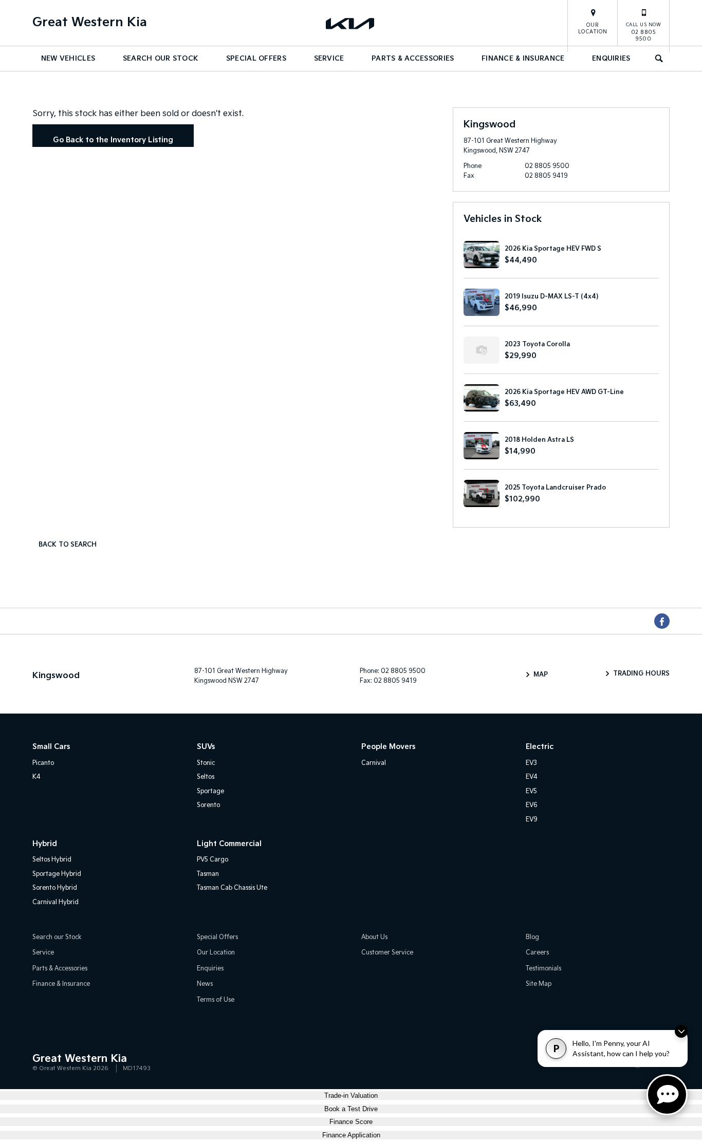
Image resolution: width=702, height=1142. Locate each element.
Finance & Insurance (523, 58)
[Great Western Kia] (351, 23)
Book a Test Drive (351, 1109)
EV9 (532, 819)
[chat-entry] (667, 1094)
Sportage (210, 791)
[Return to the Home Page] (42, 1063)
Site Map (538, 984)
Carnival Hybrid (55, 902)
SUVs (206, 746)
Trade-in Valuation (351, 1095)
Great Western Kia (89, 22)
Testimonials (543, 968)
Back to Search (68, 545)
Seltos (205, 777)
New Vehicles (68, 58)
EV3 (531, 763)
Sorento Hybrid (54, 888)
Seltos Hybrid (51, 860)
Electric (539, 746)
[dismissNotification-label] (681, 1031)
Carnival (373, 763)
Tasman (208, 874)
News (205, 984)
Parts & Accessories (413, 58)
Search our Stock (160, 58)
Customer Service (387, 953)
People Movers (388, 746)
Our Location (592, 28)
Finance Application (351, 1135)
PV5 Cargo (212, 860)
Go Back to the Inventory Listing (113, 140)
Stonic (206, 763)
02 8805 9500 (643, 32)
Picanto (43, 763)
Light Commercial (229, 843)
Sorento (208, 805)
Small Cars (51, 746)
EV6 (532, 805)
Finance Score (351, 1122)
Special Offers (256, 58)
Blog (532, 937)
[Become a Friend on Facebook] (662, 621)
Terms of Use (215, 1000)
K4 (36, 777)
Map (540, 675)
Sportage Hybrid (56, 874)
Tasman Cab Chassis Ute (232, 888)
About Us (374, 937)
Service (329, 58)
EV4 (532, 777)
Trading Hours (641, 674)
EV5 (531, 791)
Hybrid (44, 843)
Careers (537, 953)
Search (659, 58)
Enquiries (611, 58)
